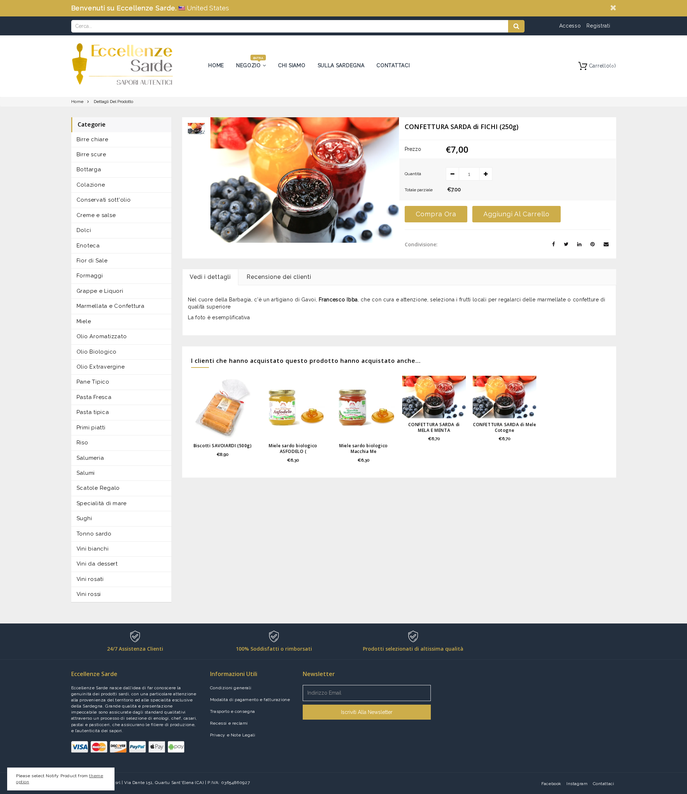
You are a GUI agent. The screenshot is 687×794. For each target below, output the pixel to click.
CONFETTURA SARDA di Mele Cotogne (504, 427)
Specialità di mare (102, 503)
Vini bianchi (93, 549)
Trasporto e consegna (232, 711)
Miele (84, 321)
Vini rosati (90, 579)
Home (216, 65)
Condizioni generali (230, 687)
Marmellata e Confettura (111, 306)
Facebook (551, 783)
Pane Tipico (93, 382)
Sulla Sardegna (341, 65)
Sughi (84, 518)
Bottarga (89, 169)
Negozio (249, 65)
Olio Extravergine (101, 367)
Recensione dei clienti (279, 276)
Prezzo (413, 149)
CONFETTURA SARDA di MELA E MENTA (433, 427)
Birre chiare (92, 139)
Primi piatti (91, 427)
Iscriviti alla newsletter (367, 712)
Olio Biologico (97, 352)
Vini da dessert (97, 564)
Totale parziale (419, 189)
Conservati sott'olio (104, 200)
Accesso (570, 26)
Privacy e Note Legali (232, 735)
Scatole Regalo (98, 488)
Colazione (91, 185)
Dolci (84, 230)
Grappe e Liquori (100, 291)
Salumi (86, 473)
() (602, 66)
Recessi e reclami (229, 723)
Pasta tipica (93, 412)
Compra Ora (436, 214)
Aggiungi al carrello (516, 214)
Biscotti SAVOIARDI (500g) (223, 446)
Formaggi (90, 275)
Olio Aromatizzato (102, 336)
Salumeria (90, 458)
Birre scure (91, 154)
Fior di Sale (92, 260)
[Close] (613, 7)
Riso (82, 442)
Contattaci (393, 65)
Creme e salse (96, 215)
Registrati (598, 26)
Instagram (577, 783)
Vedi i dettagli (210, 276)
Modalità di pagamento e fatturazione (250, 699)
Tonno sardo (94, 534)
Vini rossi (89, 594)
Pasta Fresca (94, 397)
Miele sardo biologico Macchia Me (363, 448)
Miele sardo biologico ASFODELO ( (293, 448)
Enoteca (88, 245)
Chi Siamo (291, 65)
